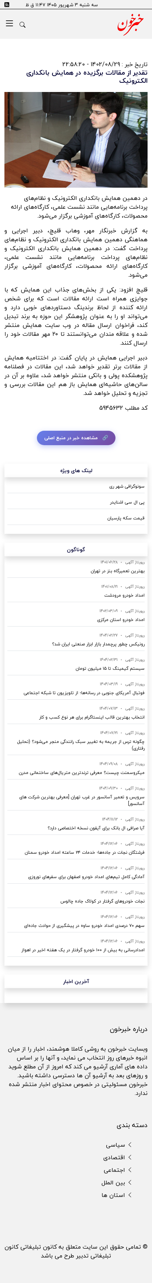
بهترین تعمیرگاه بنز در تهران (118, 571)
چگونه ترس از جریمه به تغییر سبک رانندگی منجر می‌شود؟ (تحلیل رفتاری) (81, 745)
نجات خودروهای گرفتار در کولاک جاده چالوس (103, 901)
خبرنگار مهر (103, 230)
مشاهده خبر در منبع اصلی (71, 438)
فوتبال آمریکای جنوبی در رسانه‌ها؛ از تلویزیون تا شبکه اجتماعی (84, 693)
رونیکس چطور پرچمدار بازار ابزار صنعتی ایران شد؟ (98, 644)
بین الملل (114, 1182)
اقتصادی (115, 1157)
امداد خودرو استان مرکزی (121, 620)
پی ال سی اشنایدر (127, 502)
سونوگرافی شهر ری (127, 486)
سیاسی (116, 1145)
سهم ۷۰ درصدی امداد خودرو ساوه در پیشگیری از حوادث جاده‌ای (84, 925)
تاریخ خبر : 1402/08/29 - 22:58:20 (105, 64)
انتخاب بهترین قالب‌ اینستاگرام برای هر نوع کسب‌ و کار (92, 717)
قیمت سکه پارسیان (126, 518)
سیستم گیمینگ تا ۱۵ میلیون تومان (110, 668)
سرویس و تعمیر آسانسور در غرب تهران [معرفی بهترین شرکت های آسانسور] (82, 800)
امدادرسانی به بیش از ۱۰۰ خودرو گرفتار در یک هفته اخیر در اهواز (83, 950)
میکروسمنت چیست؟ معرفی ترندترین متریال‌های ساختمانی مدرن (82, 773)
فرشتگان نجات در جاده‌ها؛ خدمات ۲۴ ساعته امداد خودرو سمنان (85, 852)
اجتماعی (115, 1170)
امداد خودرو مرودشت (124, 595)
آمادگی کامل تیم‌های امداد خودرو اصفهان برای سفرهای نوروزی (86, 877)
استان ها (114, 1195)
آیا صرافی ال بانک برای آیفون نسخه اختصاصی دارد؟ (96, 828)
